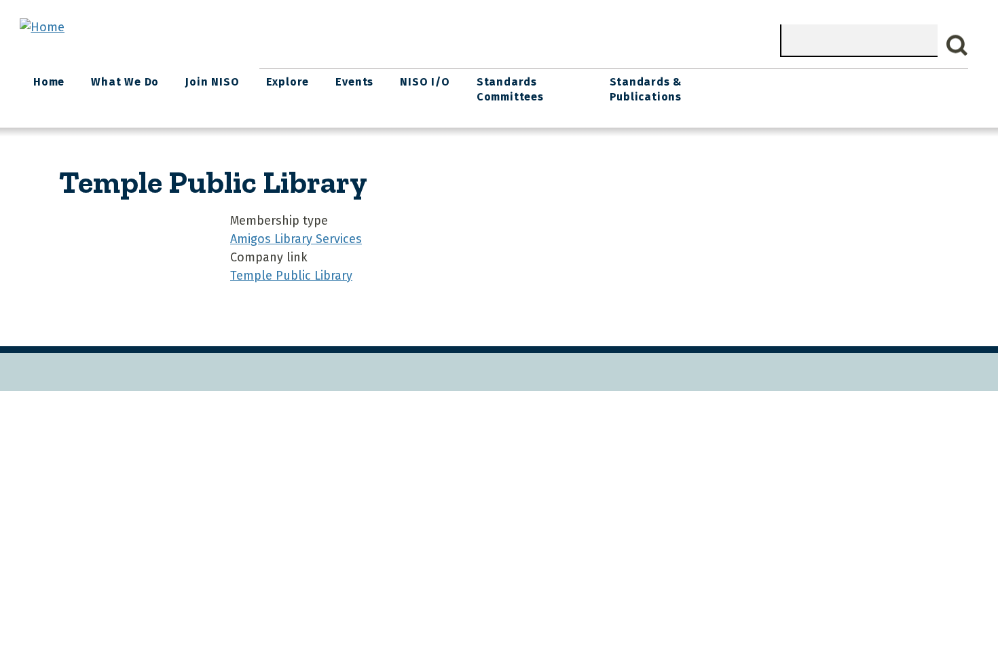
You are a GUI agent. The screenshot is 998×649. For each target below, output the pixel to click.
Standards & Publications (646, 89)
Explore (288, 81)
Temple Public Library (291, 275)
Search (957, 45)
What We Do (125, 81)
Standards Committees (510, 89)
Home (48, 81)
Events (354, 81)
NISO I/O (424, 81)
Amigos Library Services (296, 238)
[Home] (42, 27)
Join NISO (212, 81)
